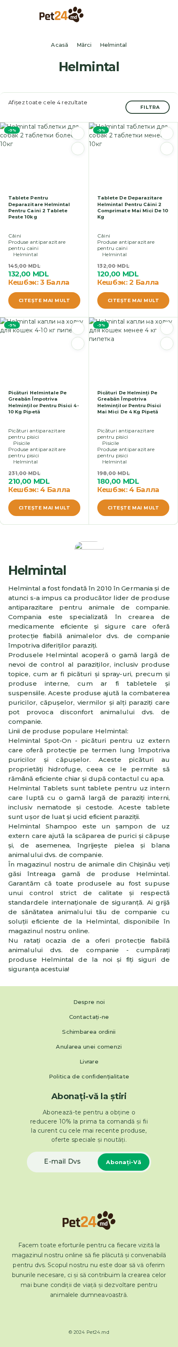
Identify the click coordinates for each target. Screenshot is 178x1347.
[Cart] (166, 15)
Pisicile (21, 443)
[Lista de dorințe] (77, 133)
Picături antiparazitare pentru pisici (36, 433)
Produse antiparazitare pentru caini (36, 245)
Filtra (150, 107)
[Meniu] (18, 14)
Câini (14, 236)
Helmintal (25, 254)
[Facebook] (81, 1314)
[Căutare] (152, 15)
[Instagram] (96, 1314)
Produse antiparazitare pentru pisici (36, 452)
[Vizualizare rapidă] (77, 148)
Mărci (84, 44)
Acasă (59, 44)
